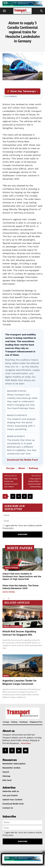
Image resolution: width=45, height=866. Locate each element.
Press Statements (12, 626)
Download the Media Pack (22, 459)
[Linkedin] (19, 750)
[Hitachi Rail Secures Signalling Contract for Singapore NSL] (22, 616)
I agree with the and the (22, 526)
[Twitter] (18, 496)
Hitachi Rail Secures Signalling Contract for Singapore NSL (19, 633)
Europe (10, 468)
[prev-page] (4, 598)
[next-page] (8, 598)
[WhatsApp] (30, 496)
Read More (26, 743)
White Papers (11, 568)
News (21, 468)
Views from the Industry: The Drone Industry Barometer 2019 (20, 587)
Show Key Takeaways (23, 91)
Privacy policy (7, 528)
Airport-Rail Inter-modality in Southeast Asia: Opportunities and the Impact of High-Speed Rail (21, 576)
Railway (33, 468)
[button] (4, 11)
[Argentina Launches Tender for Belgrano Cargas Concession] (22, 665)
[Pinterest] (24, 496)
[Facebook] (12, 496)
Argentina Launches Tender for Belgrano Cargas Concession (19, 682)
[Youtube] (25, 750)
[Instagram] (12, 750)
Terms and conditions (26, 525)
